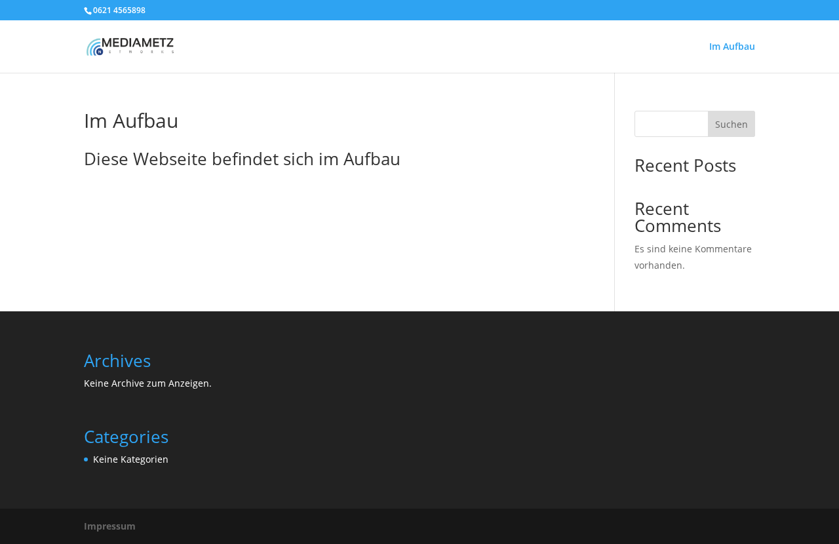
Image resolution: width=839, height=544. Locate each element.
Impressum (110, 526)
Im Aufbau (732, 47)
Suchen (731, 124)
